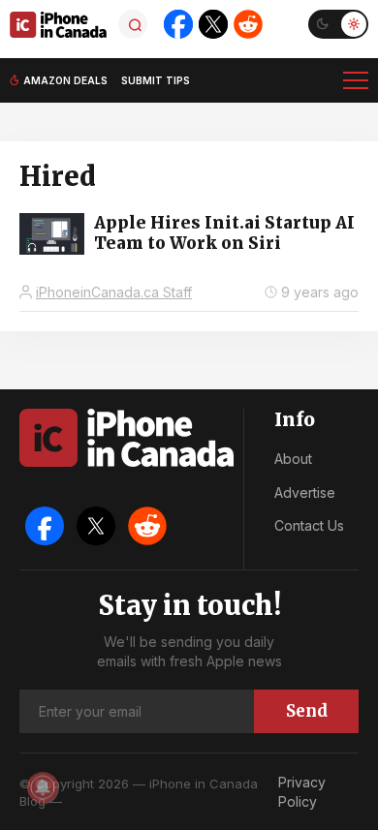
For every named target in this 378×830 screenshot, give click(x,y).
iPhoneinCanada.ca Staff (114, 292)
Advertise (304, 492)
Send (307, 711)
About (293, 458)
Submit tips (155, 80)
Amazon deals (65, 80)
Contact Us (309, 525)
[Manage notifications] (42, 787)
